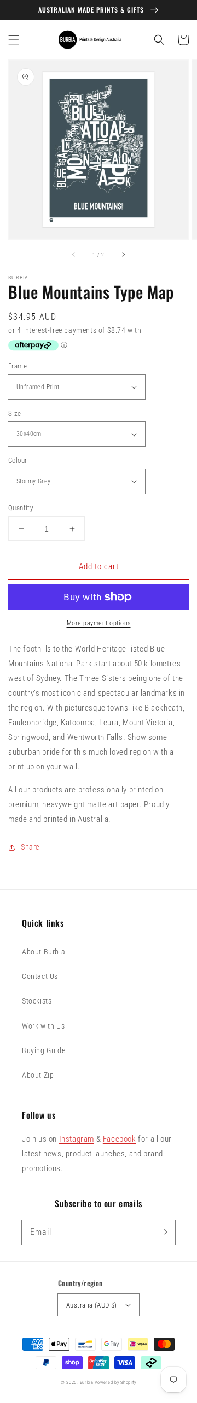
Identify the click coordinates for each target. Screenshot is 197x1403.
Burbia (87, 1382)
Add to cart (99, 566)
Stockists (36, 1000)
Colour (17, 460)
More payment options (99, 623)
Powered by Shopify (115, 1382)
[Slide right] (123, 254)
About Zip (38, 1075)
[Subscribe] (163, 1232)
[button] (14, 40)
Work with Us (43, 1026)
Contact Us (40, 976)
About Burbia (43, 951)
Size (14, 413)
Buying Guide (43, 1050)
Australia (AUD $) (91, 1305)
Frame (17, 366)
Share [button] (30, 847)
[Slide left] (74, 254)
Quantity (20, 508)
